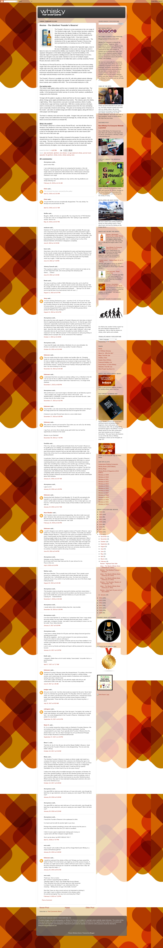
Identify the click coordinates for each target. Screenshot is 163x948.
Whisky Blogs (102, 469)
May (102, 554)
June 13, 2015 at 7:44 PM (51, 261)
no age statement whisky (75, 153)
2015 (101, 534)
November (104, 539)
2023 (101, 514)
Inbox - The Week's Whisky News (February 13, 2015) (110, 578)
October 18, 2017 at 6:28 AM (52, 783)
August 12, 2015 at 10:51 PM (52, 312)
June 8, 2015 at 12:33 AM (51, 243)
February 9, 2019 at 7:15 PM (52, 896)
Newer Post (44, 908)
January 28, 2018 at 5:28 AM (52, 797)
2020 (101, 522)
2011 (100, 605)
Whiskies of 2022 (103, 504)
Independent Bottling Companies (108, 464)
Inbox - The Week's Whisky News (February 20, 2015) (110, 574)
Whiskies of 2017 (103, 493)
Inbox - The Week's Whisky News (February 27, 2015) (110, 566)
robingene (47, 709)
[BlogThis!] (66, 150)
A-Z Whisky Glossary (104, 351)
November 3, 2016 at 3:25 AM (53, 599)
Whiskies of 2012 (103, 481)
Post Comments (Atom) (55, 911)
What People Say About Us (106, 369)
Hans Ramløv (48, 512)
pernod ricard (87, 153)
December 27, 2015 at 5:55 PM (53, 416)
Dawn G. (46, 725)
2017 (101, 529)
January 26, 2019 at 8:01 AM (52, 870)
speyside (42, 155)
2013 (101, 600)
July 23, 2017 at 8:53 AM (51, 703)
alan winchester (48, 153)
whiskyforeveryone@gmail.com (47, 925)
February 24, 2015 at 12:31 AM (53, 183)
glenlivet (56, 153)
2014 (101, 598)
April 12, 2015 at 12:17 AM (52, 207)
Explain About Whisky (104, 360)
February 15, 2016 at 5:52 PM (53, 523)
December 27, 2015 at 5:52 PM (53, 400)
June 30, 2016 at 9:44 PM (51, 551)
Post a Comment (47, 900)
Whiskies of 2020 (103, 499)
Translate (112, 341)
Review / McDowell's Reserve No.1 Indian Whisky (114, 235)
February (103, 561)
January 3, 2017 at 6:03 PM (52, 625)
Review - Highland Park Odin (108, 563)
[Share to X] (68, 150)
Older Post (90, 908)
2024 (101, 512)
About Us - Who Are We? (105, 353)
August (103, 546)
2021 (101, 519)
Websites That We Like (105, 366)
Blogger (92, 933)
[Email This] (64, 150)
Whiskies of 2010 (103, 477)
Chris (45, 188)
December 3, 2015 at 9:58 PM (53, 384)
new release (63, 153)
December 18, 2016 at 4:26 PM (53, 609)
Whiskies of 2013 (103, 484)
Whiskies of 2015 (103, 488)
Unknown (47, 355)
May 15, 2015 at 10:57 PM (52, 222)
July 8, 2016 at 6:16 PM (51, 565)
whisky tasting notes (68, 155)
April (102, 556)
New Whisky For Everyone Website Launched (114, 248)
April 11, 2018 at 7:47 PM (51, 839)
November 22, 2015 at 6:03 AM (53, 369)
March (103, 559)
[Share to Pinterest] (71, 150)
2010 (101, 608)
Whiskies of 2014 (103, 486)
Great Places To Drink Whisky (107, 364)
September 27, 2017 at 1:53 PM (53, 737)
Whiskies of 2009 (103, 475)
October (103, 541)
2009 (101, 610)
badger (46, 689)
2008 (101, 613)
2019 (101, 524)
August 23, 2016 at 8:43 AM (52, 583)
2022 (101, 517)
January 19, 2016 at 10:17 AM (53, 507)
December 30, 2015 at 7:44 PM (53, 438)
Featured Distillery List (105, 362)
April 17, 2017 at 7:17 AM (51, 664)
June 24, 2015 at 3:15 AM (51, 275)
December (104, 536)
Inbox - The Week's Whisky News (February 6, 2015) (110, 586)
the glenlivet (49, 155)
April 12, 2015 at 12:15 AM (52, 193)
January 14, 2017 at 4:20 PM (52, 650)
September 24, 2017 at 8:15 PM (53, 719)
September (104, 544)
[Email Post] (61, 150)
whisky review (58, 155)
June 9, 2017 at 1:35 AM (51, 684)
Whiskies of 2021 (103, 502)
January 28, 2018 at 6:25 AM (52, 811)
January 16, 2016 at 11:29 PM (53, 489)
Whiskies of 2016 (103, 490)
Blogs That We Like (104, 355)
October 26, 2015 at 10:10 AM (53, 349)
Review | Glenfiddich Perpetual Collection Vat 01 (114, 285)
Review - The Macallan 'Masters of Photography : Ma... (110, 582)
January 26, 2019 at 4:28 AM (52, 852)
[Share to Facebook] (70, 150)
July (102, 549)
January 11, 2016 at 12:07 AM (53, 478)
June (102, 551)
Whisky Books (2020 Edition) (107, 466)
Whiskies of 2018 (103, 495)
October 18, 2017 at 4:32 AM (52, 751)
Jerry (45, 298)
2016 (101, 532)
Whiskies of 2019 (103, 497)
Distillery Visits (102, 357)
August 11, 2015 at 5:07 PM (52, 292)
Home (67, 908)
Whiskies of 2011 (103, 479)
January (103, 595)
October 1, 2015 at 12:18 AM (52, 337)
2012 (101, 603)
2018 (101, 527)
